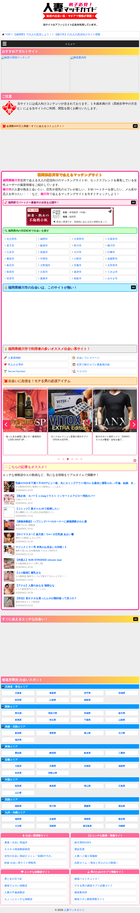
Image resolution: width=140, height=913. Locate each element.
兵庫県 (52, 766)
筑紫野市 (112, 258)
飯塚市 (44, 245)
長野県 (52, 733)
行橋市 (111, 252)
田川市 (77, 245)
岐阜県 (87, 753)
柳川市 (111, 245)
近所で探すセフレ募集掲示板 (93, 364)
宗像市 (77, 265)
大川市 (77, 252)
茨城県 (87, 713)
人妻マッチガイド (74, 909)
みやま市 (112, 278)
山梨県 (121, 720)
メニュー (70, 43)
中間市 (44, 258)
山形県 (52, 700)
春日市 (10, 265)
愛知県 (18, 753)
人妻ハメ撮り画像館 (85, 855)
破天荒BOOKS (82, 842)
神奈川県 (52, 713)
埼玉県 (52, 720)
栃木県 (121, 713)
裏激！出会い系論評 (15, 842)
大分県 (18, 826)
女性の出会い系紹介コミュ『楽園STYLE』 (28, 855)
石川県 (121, 733)
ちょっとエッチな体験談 (18, 899)
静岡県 (52, 753)
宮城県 (121, 693)
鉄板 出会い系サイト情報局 (20, 862)
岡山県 (87, 786)
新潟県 (18, 733)
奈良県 (18, 773)
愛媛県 (87, 806)
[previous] (6, 424)
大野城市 (45, 265)
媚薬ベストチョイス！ (87, 878)
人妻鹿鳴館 (14, 357)
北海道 (18, 693)
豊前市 (10, 258)
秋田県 (18, 700)
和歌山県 (52, 773)
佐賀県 (52, 819)
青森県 (52, 693)
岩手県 (87, 693)
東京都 (18, 713)
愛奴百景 (79, 849)
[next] (133, 424)
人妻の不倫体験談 (14, 892)
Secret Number (17, 371)
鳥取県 (18, 786)
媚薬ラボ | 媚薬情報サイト (89, 899)
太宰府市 (112, 265)
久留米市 (112, 238)
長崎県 (87, 819)
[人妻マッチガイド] (70, 11)
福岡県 (18, 819)
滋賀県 (121, 766)
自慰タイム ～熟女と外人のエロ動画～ (96, 862)
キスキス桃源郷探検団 (17, 849)
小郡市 (77, 258)
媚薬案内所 (80, 892)
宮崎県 (52, 826)
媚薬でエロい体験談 (15, 885)
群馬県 (18, 720)
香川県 (52, 806)
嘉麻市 (44, 278)
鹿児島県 (87, 826)
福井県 (18, 740)
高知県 (121, 806)
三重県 (121, 753)
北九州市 (12, 238)
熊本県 (121, 819)
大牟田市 (79, 238)
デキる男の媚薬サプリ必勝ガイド (93, 885)
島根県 (52, 786)
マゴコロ (82, 371)
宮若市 (10, 278)
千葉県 (87, 720)
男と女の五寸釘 (13, 878)
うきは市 (112, 271)
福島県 (87, 700)
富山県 (87, 733)
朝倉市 (77, 278)
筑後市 (44, 252)
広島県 (121, 786)
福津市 (77, 271)
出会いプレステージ (88, 357)
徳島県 (18, 806)
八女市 (10, 252)
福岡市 (44, 238)
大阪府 (18, 766)
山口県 (18, 793)
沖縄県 (121, 826)
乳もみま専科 (15, 364)
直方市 (10, 245)
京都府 (87, 766)
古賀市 (44, 271)
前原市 (10, 271)
